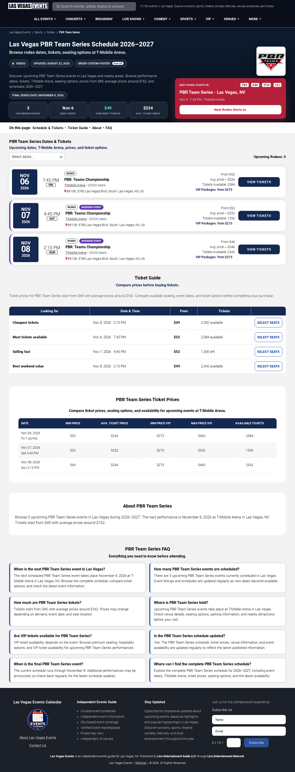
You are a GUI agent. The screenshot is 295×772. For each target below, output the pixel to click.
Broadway (104, 19)
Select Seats (268, 322)
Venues (230, 19)
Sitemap (140, 763)
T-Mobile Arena (74, 185)
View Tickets (259, 182)
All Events (43, 19)
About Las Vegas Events (37, 738)
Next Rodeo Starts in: (230, 110)
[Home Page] (28, 6)
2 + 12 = (217, 743)
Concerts (74, 19)
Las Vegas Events (19, 32)
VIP (208, 19)
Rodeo (51, 32)
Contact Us (37, 745)
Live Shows (131, 19)
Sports (186, 19)
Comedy (160, 19)
